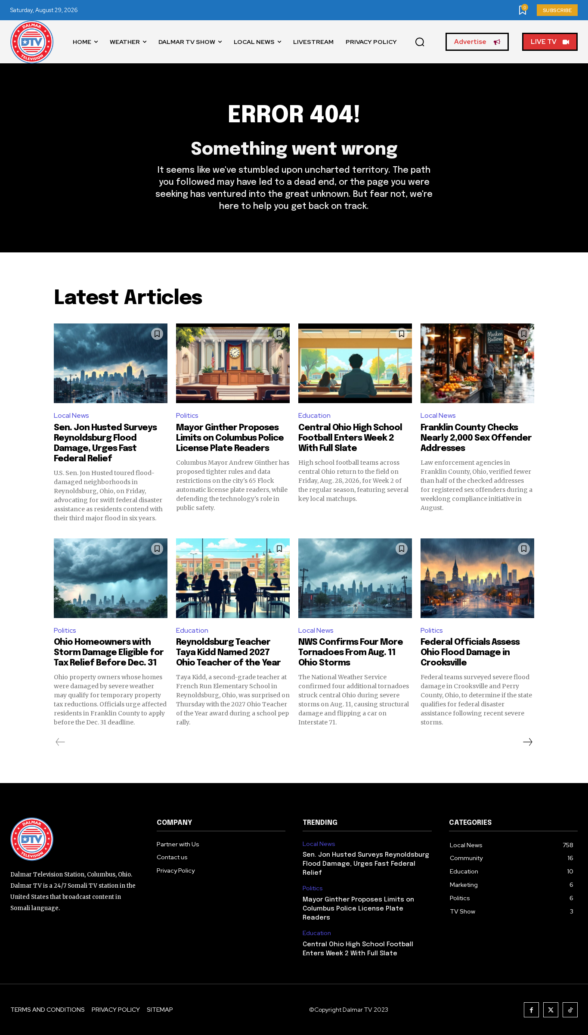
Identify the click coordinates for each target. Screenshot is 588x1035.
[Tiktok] (570, 1009)
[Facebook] (531, 1009)
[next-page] (527, 742)
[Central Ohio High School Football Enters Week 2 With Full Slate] (355, 363)
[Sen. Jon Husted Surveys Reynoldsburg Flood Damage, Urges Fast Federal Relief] (110, 363)
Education (314, 415)
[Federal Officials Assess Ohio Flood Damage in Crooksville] (477, 578)
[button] (419, 42)
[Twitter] (550, 1009)
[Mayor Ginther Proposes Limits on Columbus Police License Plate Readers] (233, 363)
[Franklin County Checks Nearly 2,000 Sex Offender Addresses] (477, 363)
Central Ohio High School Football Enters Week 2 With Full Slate (350, 438)
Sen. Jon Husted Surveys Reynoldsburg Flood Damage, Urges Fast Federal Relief (366, 864)
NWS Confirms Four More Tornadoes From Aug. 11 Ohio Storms (350, 653)
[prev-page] (60, 742)
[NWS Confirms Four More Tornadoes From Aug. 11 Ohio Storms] (355, 578)
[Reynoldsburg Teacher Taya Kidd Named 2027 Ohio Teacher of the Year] (233, 578)
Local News (71, 415)
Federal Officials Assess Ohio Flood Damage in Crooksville (470, 653)
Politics (187, 415)
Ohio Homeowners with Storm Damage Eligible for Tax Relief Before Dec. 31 (109, 653)
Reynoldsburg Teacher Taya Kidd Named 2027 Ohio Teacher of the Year (228, 653)
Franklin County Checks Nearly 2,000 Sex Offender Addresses (476, 438)
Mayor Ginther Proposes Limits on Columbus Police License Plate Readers (230, 438)
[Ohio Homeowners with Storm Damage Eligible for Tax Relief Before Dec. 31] (110, 578)
